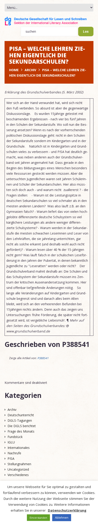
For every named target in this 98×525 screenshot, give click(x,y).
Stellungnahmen (19, 464)
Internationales (19, 447)
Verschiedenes (18, 475)
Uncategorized (18, 469)
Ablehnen (61, 517)
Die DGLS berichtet (22, 426)
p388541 (76, 344)
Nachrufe (14, 453)
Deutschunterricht (21, 415)
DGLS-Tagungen (20, 420)
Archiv (30, 70)
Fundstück (15, 437)
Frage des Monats (21, 431)
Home (14, 70)
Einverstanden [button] (38, 517)
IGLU (11, 442)
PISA (11, 458)
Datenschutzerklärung (67, 510)
